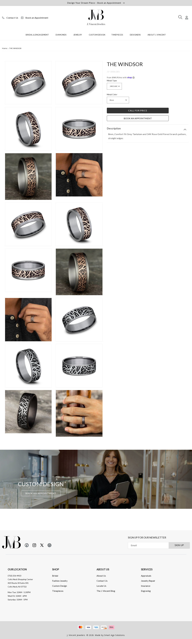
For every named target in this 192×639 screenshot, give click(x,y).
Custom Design (59, 585)
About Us (101, 575)
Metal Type (112, 80)
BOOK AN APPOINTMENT (40, 493)
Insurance (145, 585)
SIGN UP (179, 545)
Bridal (55, 575)
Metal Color (112, 94)
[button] (38, 35)
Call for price (137, 110)
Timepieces (57, 591)
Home (4, 48)
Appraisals (146, 575)
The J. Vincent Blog (106, 591)
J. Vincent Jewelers (76, 635)
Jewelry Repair (148, 580)
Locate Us (101, 585)
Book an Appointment (36, 17)
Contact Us (12, 17)
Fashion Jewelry (59, 580)
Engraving (146, 591)
